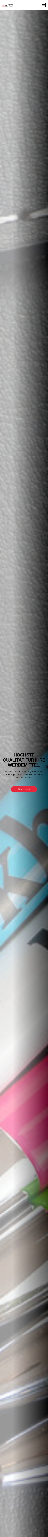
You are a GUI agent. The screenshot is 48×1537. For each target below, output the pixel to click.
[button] (43, 5)
